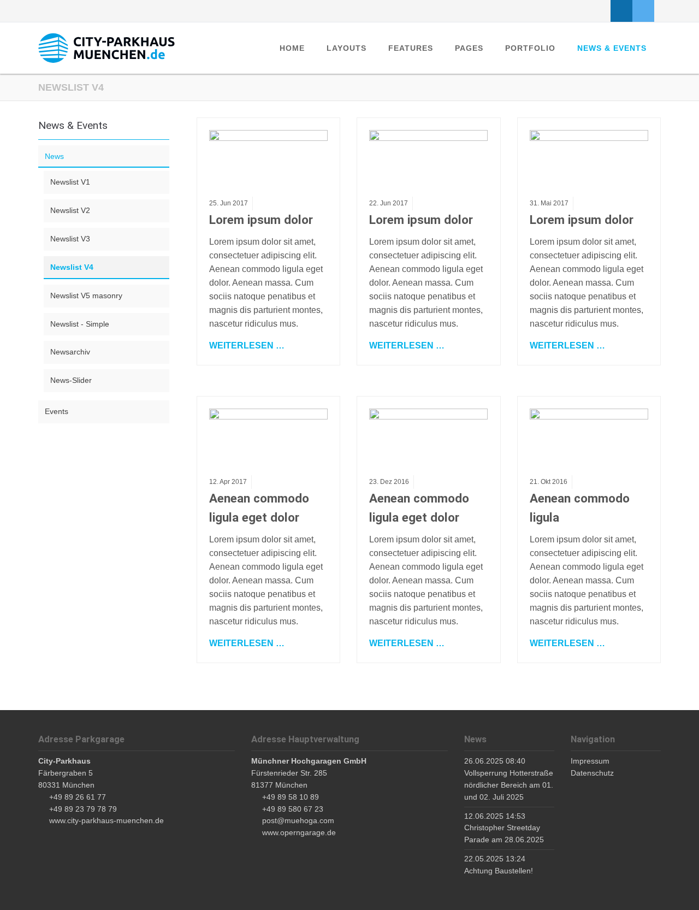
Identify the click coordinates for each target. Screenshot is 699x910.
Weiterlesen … (247, 344)
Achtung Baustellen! (498, 870)
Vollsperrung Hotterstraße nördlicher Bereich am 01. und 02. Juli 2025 (508, 785)
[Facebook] (621, 11)
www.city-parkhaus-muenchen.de (106, 820)
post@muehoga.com (298, 820)
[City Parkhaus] (106, 48)
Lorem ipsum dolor (261, 219)
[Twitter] (643, 11)
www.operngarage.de (299, 832)
